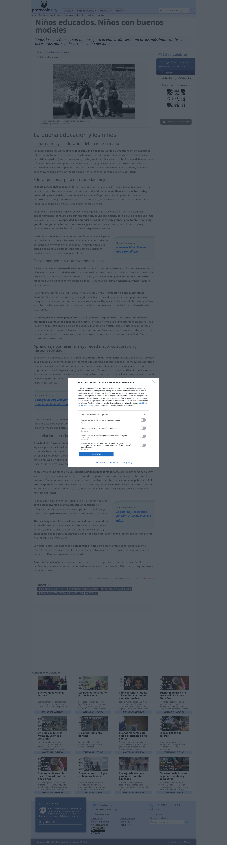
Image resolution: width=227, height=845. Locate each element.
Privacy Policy (127, 463)
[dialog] (113, 422)
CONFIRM (96, 454)
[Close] (154, 382)
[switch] (143, 420)
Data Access (113, 463)
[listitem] (113, 414)
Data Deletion (100, 463)
